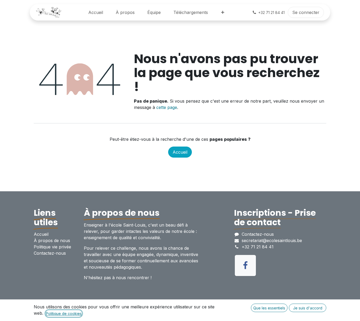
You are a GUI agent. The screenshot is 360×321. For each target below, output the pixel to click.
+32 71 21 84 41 (258, 246)
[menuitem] (95, 12)
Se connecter (305, 12)
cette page (166, 107)
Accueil (180, 152)
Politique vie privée (52, 246)
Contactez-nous (50, 253)
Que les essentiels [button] (269, 308)
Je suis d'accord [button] (307, 308)
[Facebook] (245, 265)
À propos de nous (52, 240)
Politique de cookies (64, 313)
